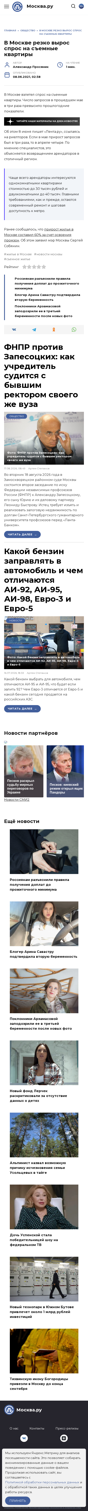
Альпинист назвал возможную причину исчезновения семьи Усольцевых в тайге (38, 1168)
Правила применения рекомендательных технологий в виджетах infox (42, 1507)
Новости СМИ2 (16, 800)
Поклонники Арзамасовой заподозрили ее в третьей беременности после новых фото (43, 311)
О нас (14, 1428)
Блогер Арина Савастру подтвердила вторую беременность (43, 954)
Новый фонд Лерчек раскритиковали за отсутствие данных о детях (38, 1095)
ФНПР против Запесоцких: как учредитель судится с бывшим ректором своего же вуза (41, 375)
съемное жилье (18, 259)
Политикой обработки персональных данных (42, 1482)
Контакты (36, 1428)
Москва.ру (40, 6)
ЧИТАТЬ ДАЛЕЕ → (22, 534)
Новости (15, 620)
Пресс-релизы (66, 1428)
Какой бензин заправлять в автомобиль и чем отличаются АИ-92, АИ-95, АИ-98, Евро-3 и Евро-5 (43, 579)
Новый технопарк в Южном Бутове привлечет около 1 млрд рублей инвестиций (42, 1312)
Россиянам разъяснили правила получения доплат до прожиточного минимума (47, 283)
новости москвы (49, 254)
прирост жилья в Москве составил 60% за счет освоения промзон (38, 234)
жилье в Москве (19, 254)
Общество (16, 416)
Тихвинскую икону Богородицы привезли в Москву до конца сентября (39, 1384)
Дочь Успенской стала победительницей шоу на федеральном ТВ (34, 1240)
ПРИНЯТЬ (17, 1501)
